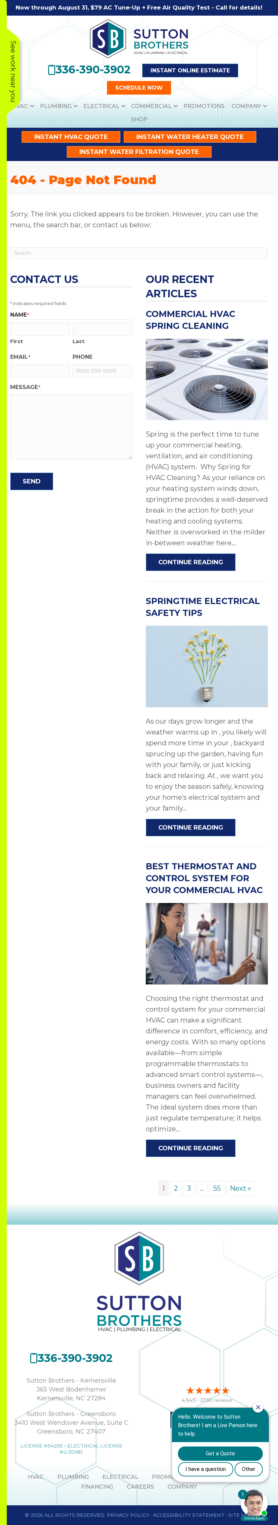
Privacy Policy (128, 1515)
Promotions (203, 106)
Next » (240, 1188)
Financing (97, 1487)
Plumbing (56, 106)
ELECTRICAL (120, 1477)
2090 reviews (216, 1400)
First (16, 341)
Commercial (151, 106)
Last (78, 341)
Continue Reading (197, 562)
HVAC (20, 106)
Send (32, 481)
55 (217, 1188)
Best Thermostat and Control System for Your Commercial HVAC (204, 878)
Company (246, 106)
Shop (139, 119)
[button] (32, 106)
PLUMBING (73, 1477)
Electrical (101, 106)
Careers (140, 1487)
